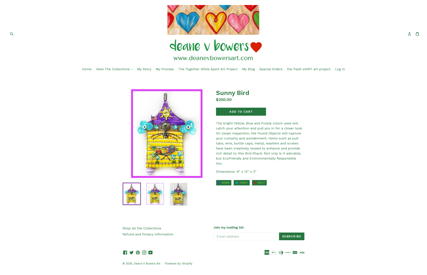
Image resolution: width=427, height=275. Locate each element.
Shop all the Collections (142, 228)
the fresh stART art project (309, 69)
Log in (340, 69)
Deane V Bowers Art (147, 263)
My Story (144, 69)
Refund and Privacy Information (148, 234)
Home (87, 69)
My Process (165, 69)
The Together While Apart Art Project (208, 69)
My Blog (248, 69)
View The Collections (113, 69)
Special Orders (270, 69)
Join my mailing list (229, 227)
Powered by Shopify (178, 263)
